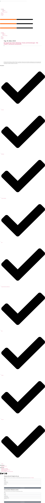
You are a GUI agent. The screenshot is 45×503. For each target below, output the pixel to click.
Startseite (2, 32)
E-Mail (5, 494)
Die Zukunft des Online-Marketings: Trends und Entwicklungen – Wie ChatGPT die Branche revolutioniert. (21, 43)
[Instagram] (4, 473)
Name (5, 478)
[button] (22, 24)
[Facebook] (6, 473)
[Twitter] (2, 473)
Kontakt (2, 38)
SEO (3, 11)
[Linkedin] (1, 473)
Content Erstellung (5, 35)
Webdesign (4, 10)
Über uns (2, 14)
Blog (1, 12)
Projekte (2, 13)
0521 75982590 (32, 477)
